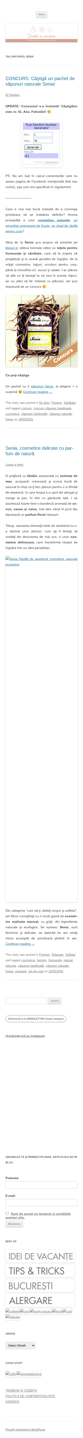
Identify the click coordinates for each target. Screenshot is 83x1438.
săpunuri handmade (34, 414)
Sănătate (70, 402)
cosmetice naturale (54, 220)
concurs (26, 408)
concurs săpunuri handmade (52, 408)
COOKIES (12, 1401)
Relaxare (57, 954)
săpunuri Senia (42, 386)
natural (68, 960)
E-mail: (11, 1196)
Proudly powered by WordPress (25, 1429)
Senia (9, 419)
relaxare (11, 966)
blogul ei (12, 248)
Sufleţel (70, 954)
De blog (44, 402)
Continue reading (37, 392)
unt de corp (35, 971)
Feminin (56, 402)
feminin (42, 960)
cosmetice (12, 414)
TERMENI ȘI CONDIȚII (21, 1390)
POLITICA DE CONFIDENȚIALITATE (30, 1396)
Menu (42, 14)
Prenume (12, 1178)
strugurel (21, 971)
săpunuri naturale (60, 414)
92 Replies (13, 95)
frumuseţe (55, 960)
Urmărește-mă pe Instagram (25, 1036)
